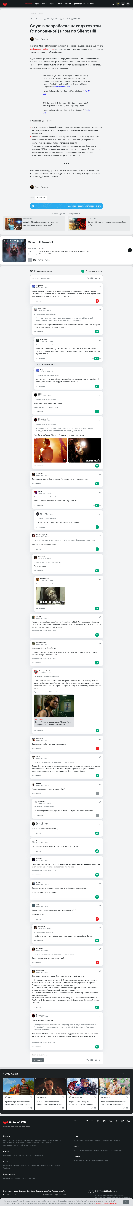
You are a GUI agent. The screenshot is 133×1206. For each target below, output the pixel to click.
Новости (28, 4)
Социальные (7, 1145)
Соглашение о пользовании (54, 1195)
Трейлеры (6, 1168)
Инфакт (57, 1165)
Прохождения (79, 4)
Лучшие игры (78, 1140)
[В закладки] (31, 1097)
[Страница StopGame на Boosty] (75, 1121)
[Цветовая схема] (118, 4)
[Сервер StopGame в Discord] (128, 1121)
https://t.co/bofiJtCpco (61, 87)
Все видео (6, 1165)
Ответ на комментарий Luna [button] (43, 932)
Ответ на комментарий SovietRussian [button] (46, 677)
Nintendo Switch (40, 1140)
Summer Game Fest (32, 1143)
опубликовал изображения (42, 49)
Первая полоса (18, 1155)
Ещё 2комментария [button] (45, 364)
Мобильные (50, 1143)
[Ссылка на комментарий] (100, 287)
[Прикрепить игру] (87, 1060)
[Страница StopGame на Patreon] (81, 1121)
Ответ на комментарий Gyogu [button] (46, 518)
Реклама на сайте (43, 1191)
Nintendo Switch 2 (54, 1140)
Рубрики (16, 1165)
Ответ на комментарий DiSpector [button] (45, 314)
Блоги (59, 4)
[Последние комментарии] (123, 4)
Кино (16, 1145)
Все (4, 1140)
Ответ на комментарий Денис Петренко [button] (47, 562)
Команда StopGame (27, 1191)
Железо (33, 1145)
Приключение (48, 251)
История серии (33, 1165)
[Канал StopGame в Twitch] (122, 1121)
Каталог (97, 1140)
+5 (111, 1150)
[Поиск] (113, 3)
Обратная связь (9, 1195)
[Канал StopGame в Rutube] (104, 1121)
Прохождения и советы (11, 1178)
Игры (36, 4)
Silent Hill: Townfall (40, 242)
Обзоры (28, 1155)
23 (95, 1108)
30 (48, 19)
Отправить (38, 1060)
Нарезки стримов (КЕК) (100, 1160)
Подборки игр (38, 1155)
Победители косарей (101, 1150)
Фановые (10, 1143)
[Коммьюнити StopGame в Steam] (116, 1121)
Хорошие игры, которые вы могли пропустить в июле (81, 1103)
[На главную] (5, 4)
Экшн (41, 251)
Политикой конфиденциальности (107, 1203)
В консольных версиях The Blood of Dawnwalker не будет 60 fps (49, 1103)
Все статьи (7, 1155)
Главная (33, 13)
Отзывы (117, 1140)
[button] (36, 301)
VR (4, 1143)
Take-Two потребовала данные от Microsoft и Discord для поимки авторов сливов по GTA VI (113, 1103)
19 (31, 1108)
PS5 (43, 248)
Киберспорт (24, 1145)
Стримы (67, 4)
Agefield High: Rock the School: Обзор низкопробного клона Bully (17, 1103)
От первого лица (83, 251)
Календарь (89, 1140)
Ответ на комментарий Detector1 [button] (45, 497)
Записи (87, 1160)
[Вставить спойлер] (100, 1060)
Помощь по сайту (59, 1191)
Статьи (44, 4)
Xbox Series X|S (17, 1140)
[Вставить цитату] (95, 1060)
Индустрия (41, 198)
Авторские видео (47, 1165)
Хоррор (56, 251)
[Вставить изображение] (91, 1060)
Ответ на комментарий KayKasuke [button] (47, 345)
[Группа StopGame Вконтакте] (87, 1121)
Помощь (90, 4)
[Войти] (128, 4)
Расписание (78, 1160)
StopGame (117, 1150)
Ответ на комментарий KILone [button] (44, 807)
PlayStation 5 (28, 1140)
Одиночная (73, 251)
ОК (126, 1202)
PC (40, 248)
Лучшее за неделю (85, 1150)
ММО (42, 1143)
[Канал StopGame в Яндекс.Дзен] (93, 1121)
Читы (24, 1178)
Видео (51, 4)
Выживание (64, 251)
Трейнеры (31, 1178)
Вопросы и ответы (10, 1191)
